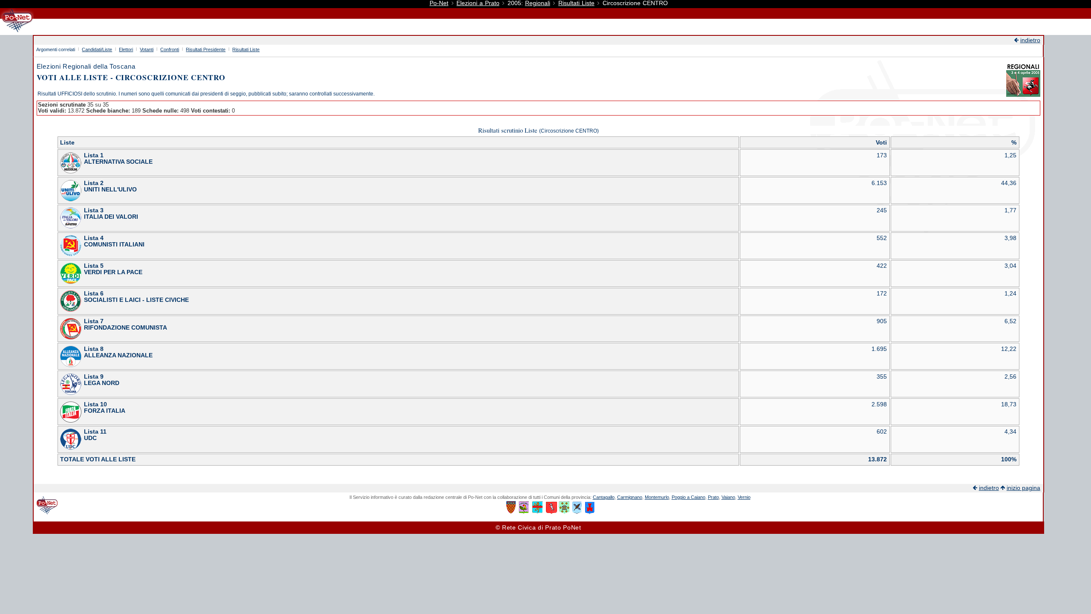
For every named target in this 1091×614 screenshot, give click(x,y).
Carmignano (629, 497)
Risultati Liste (576, 3)
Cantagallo (604, 497)
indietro (1030, 40)
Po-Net (439, 3)
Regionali (537, 3)
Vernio (744, 497)
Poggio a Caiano (688, 497)
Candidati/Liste (97, 49)
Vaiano (728, 497)
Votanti (146, 49)
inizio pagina (1023, 488)
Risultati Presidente (205, 49)
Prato (713, 497)
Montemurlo (657, 497)
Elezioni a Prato (477, 3)
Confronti (169, 49)
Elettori (126, 49)
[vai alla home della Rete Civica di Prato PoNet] (17, 32)
